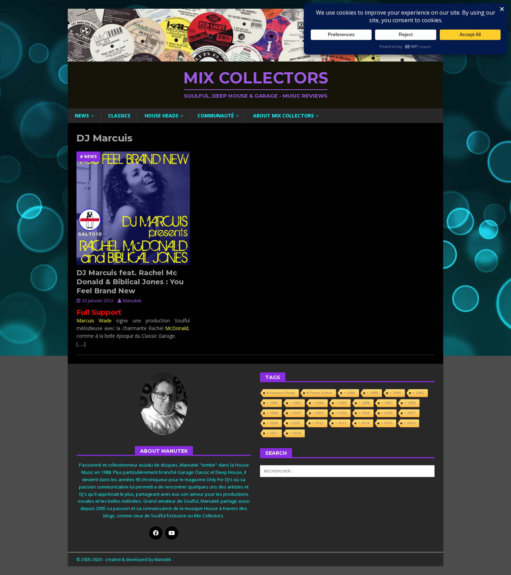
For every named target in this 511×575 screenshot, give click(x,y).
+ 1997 (387, 403)
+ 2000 (295, 413)
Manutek (132, 300)
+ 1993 (295, 403)
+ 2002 (318, 413)
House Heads (161, 115)
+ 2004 (364, 413)
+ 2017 (272, 433)
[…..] (81, 343)
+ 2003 (341, 413)
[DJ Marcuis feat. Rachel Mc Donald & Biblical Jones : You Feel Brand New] (133, 208)
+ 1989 (372, 393)
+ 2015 (386, 423)
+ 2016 (409, 423)
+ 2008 (272, 423)
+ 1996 (364, 403)
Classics (119, 115)
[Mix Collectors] (255, 57)
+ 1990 (395, 393)
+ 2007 (410, 413)
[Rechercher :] (347, 470)
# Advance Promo (281, 393)
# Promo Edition (319, 393)
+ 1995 (341, 403)
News (82, 115)
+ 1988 (349, 393)
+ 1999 (272, 413)
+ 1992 (272, 403)
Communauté (215, 115)
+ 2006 (387, 413)
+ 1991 (418, 393)
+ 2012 (318, 423)
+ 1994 (318, 403)
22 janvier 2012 (97, 300)
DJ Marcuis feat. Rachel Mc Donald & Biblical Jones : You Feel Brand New (130, 282)
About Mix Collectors (283, 115)
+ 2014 (364, 423)
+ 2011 (295, 423)
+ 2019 (295, 433)
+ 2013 (341, 423)
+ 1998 (410, 403)
